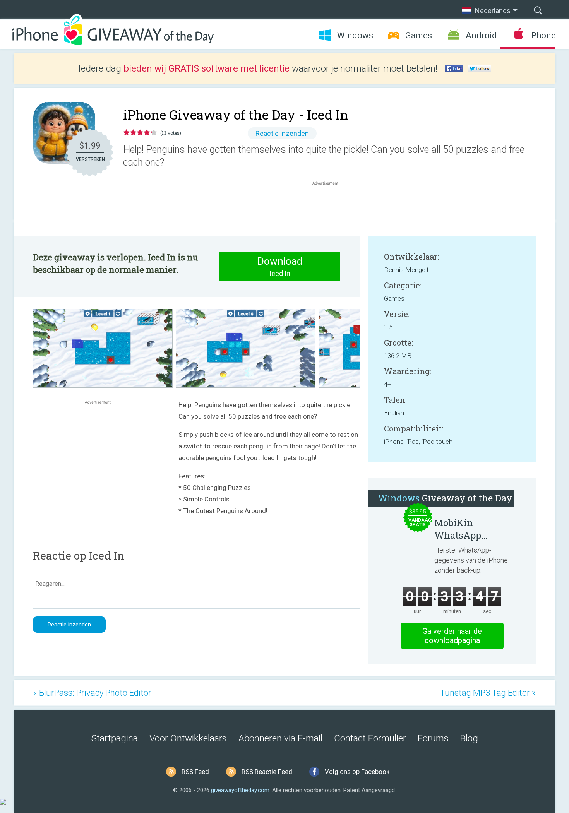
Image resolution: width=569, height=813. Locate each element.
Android (481, 35)
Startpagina (114, 738)
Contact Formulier (370, 738)
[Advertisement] (329, 205)
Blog (469, 738)
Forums (433, 738)
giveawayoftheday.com (240, 790)
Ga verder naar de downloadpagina (452, 635)
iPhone (542, 35)
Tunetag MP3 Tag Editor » (488, 693)
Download (279, 266)
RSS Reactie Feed (267, 771)
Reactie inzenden (282, 133)
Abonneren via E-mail (280, 738)
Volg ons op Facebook (357, 771)
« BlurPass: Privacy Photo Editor (92, 693)
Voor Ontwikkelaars (188, 738)
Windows (355, 35)
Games (418, 35)
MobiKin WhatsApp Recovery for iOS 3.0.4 (470, 529)
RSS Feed (195, 771)
